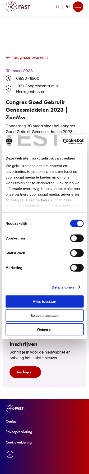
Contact (11, 421)
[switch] (77, 238)
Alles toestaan (44, 301)
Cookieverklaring (19, 442)
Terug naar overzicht (30, 57)
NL (58, 7)
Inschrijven (25, 371)
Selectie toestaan (44, 315)
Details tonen (63, 287)
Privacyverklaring (19, 431)
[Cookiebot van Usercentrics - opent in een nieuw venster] (63, 141)
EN (68, 7)
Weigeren (44, 329)
